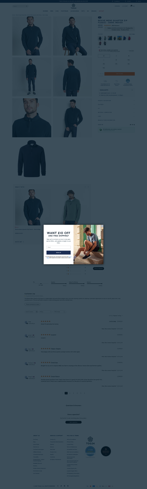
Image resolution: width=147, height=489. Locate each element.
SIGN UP (58, 252)
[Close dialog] (102, 226)
